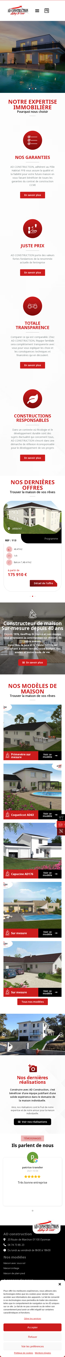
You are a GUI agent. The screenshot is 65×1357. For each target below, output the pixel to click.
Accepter (32, 1327)
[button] (60, 1284)
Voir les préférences (32, 1346)
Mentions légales (43, 1353)
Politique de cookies (23, 1353)
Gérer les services (32, 1318)
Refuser (32, 1336)
